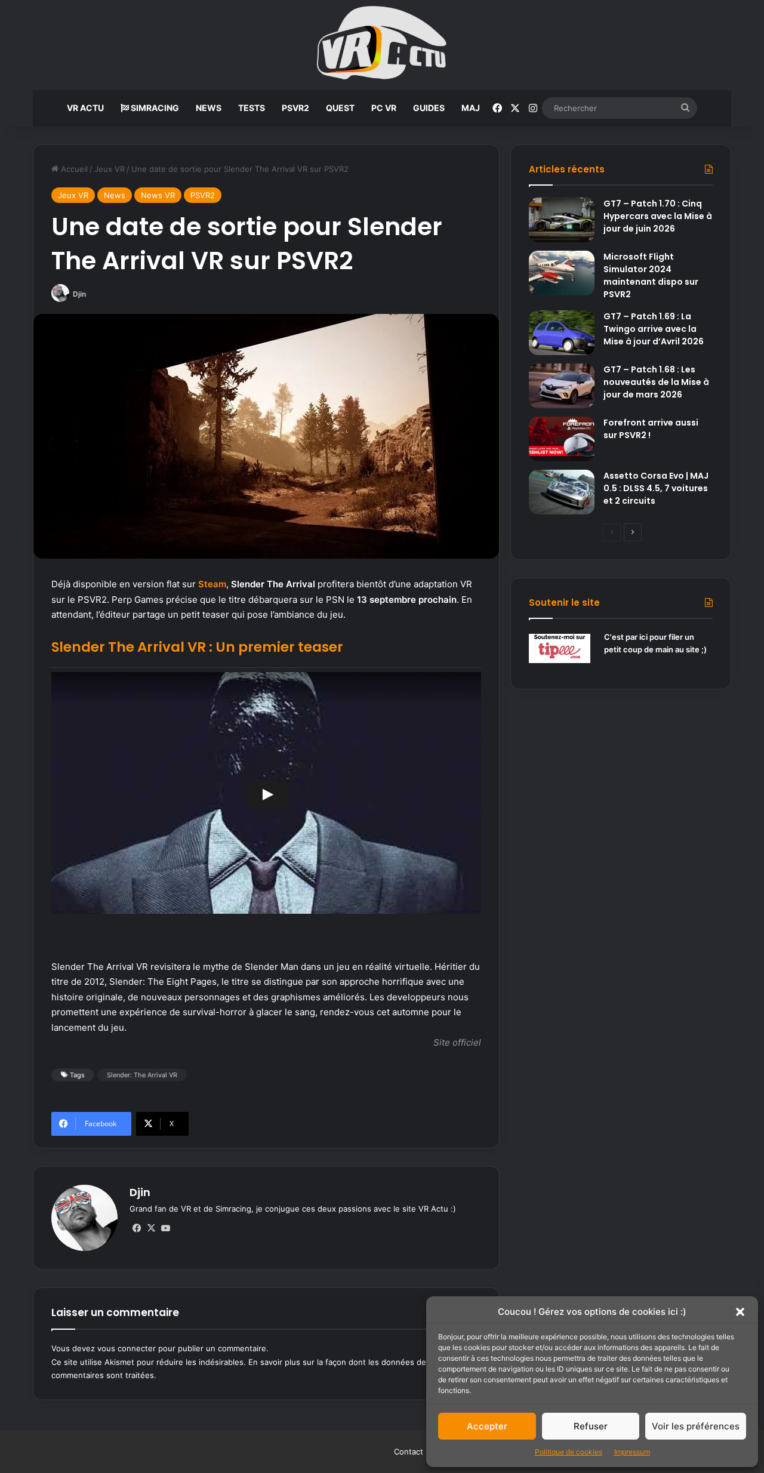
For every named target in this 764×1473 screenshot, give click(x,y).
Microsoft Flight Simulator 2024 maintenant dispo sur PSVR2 (650, 275)
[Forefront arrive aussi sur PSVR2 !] (561, 439)
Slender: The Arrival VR (142, 1075)
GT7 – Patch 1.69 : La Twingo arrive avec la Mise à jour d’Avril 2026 (653, 328)
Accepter (487, 1426)
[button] (740, 1312)
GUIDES (429, 108)
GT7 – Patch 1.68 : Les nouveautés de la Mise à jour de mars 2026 (656, 381)
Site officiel (457, 1042)
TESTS (251, 108)
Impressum (632, 1451)
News (114, 195)
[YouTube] (165, 1228)
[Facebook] (137, 1228)
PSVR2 (295, 108)
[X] (151, 1228)
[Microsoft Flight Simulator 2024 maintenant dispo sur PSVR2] (561, 273)
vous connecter (126, 1348)
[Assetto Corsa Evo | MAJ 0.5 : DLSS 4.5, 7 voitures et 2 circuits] (561, 492)
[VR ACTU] (382, 45)
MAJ (470, 108)
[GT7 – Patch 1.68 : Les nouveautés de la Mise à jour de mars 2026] (561, 385)
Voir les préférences (696, 1426)
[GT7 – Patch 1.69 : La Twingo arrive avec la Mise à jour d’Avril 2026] (561, 332)
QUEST (340, 108)
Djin (79, 293)
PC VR (383, 108)
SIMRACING (154, 108)
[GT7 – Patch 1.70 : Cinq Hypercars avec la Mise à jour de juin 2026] (561, 220)
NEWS (208, 108)
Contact (408, 1451)
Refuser (591, 1426)
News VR (158, 195)
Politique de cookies (568, 1451)
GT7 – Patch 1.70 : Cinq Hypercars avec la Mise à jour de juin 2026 (657, 216)
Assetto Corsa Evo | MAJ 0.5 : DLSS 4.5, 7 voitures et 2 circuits (655, 488)
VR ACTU (85, 108)
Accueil (73, 169)
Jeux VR (109, 169)
